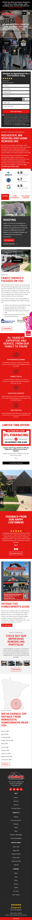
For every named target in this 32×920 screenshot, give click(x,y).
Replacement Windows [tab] (25, 197)
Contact (16, 798)
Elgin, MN (4, 743)
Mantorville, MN (6, 756)
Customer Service (6, 43)
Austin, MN (5, 731)
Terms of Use (18, 124)
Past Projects (16, 895)
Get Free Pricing (16, 111)
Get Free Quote (9, 240)
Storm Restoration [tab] (14, 197)
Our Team (16, 891)
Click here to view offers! (16, 8)
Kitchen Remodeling (16, 838)
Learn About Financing (16, 463)
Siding (16, 828)
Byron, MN (4, 734)
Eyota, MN (4, 747)
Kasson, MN (5, 750)
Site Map (20, 913)
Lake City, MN (5, 753)
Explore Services (9, 244)
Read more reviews (16, 553)
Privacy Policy (26, 124)
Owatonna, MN (6, 759)
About (16, 873)
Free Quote (16, 919)
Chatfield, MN (5, 737)
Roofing (16, 817)
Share (16, 458)
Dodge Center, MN (7, 740)
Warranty (16, 801)
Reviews (16, 884)
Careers (16, 888)
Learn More (6, 329)
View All (5, 764)
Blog (16, 877)
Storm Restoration (16, 820)
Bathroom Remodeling (16, 835)
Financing (16, 805)
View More (16, 669)
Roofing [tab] (5, 196)
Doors (16, 831)
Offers (16, 880)
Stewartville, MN (16, 861)
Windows (16, 824)
